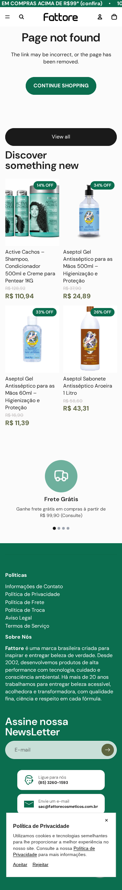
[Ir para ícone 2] (58, 528)
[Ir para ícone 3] (63, 528)
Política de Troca (25, 610)
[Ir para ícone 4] (68, 528)
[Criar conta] (108, 750)
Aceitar (20, 864)
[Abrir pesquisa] (21, 17)
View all (61, 136)
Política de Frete (24, 602)
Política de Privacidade (32, 594)
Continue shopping (61, 85)
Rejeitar (40, 864)
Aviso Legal (18, 617)
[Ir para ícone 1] (54, 528)
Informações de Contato (34, 586)
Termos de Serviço (27, 625)
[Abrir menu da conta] (100, 17)
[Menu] (7, 17)
